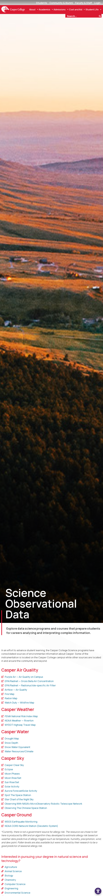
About (32, 9)
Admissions (60, 9)
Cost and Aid (75, 9)
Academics (44, 9)
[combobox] (82, 16)
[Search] (100, 16)
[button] (98, 891)
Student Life (92, 9)
